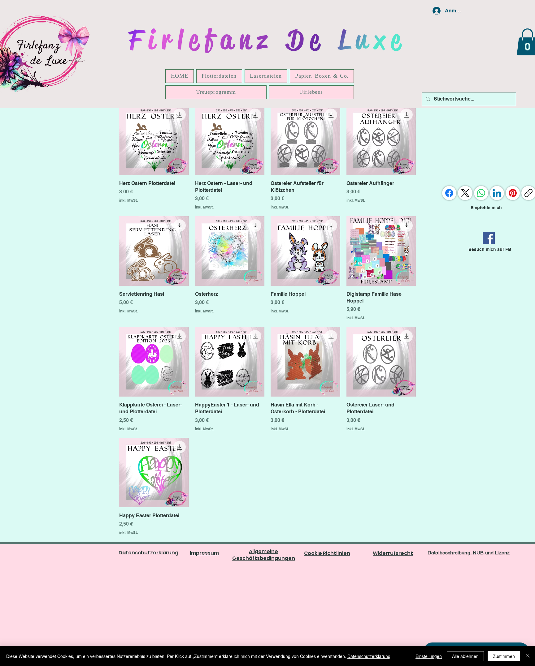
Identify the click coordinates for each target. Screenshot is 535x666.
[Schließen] (527, 656)
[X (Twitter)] (465, 193)
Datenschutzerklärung (368, 656)
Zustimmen (504, 656)
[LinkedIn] (497, 193)
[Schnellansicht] (154, 140)
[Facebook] (489, 238)
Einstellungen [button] (428, 656)
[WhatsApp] (481, 193)
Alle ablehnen (465, 656)
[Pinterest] (513, 193)
